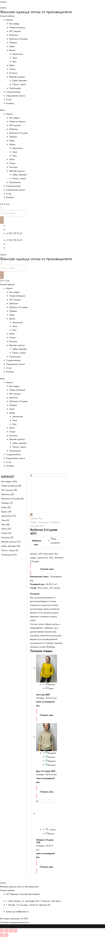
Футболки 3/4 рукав (18, 38)
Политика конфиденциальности (14, 922)
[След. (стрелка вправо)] (6, 935)
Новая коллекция (17, 27)
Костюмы (13, 73)
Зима (14, 57)
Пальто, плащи (19, 84)
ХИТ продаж (15, 31)
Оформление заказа (15, 95)
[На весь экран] (11, 931)
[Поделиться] (6, 931)
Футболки (13, 35)
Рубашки (13, 42)
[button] (52, 110)
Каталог (9, 19)
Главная (33, 518)
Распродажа (15, 88)
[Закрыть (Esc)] (2, 931)
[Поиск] (2, 220)
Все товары (14, 23)
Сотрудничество (13, 91)
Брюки (12, 50)
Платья (12, 69)
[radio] (56, 541)
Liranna (3, 1)
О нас (9, 99)
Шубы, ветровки (19, 80)
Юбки (12, 65)
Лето (14, 61)
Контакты (10, 103)
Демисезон (17, 53)
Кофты (12, 46)
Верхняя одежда (17, 76)
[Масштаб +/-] (15, 931)
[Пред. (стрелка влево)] (2, 935)
